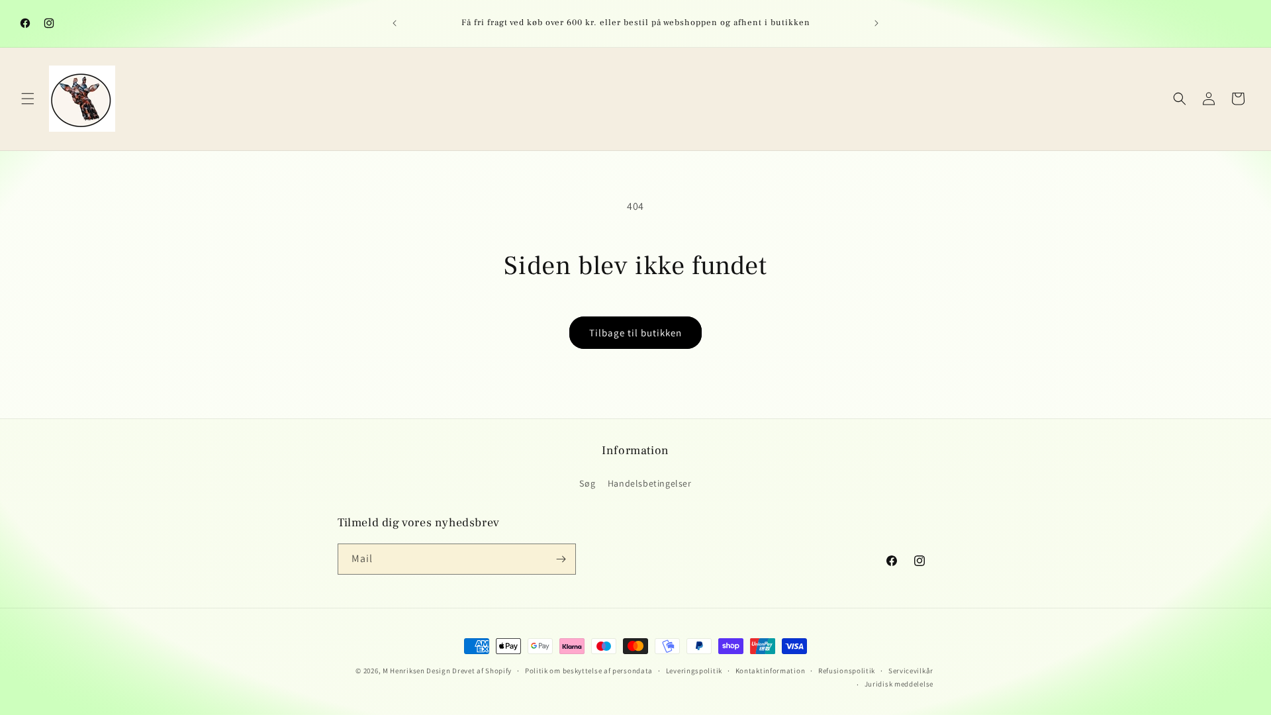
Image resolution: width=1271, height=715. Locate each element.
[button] (27, 98)
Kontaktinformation (770, 670)
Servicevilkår (910, 670)
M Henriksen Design (417, 670)
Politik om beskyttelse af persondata (589, 670)
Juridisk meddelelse (899, 684)
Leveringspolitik (694, 670)
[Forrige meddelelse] (394, 23)
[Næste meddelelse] (876, 23)
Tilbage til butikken (635, 332)
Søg (587, 483)
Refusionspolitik (846, 670)
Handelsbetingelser (650, 483)
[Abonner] (560, 559)
